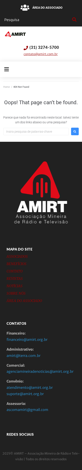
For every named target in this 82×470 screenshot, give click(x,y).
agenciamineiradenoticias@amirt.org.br (40, 371)
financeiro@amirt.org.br (27, 339)
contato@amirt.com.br (41, 54)
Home (6, 87)
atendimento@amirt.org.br (30, 387)
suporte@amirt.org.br (25, 394)
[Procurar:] (36, 131)
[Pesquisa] (37, 19)
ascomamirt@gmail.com (27, 409)
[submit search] (74, 19)
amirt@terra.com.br (23, 355)
